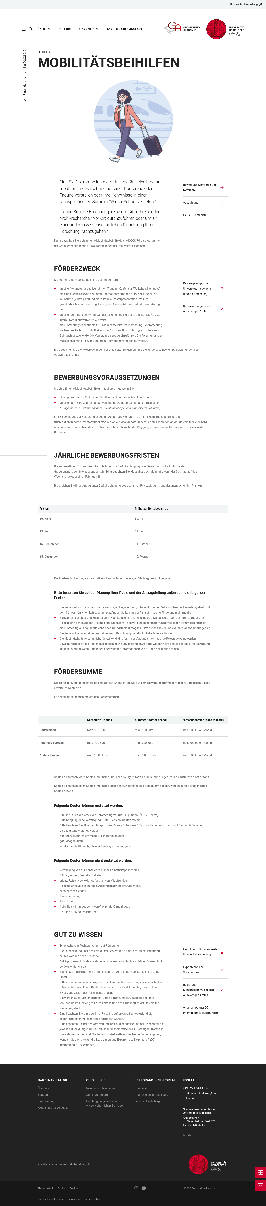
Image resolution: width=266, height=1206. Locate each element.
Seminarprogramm (98, 1094)
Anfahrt (188, 1135)
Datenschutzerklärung (50, 1199)
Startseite (141, 1088)
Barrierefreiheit (92, 1199)
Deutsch (62, 1188)
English (74, 1188)
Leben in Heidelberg (147, 1101)
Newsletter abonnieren (100, 1088)
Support (65, 29)
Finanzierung (89, 29)
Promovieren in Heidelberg (151, 1094)
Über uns (44, 29)
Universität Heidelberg (244, 4)
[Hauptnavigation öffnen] (25, 29)
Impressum (73, 1199)
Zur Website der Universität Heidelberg (62, 1164)
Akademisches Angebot (124, 29)
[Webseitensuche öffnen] (32, 29)
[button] (60, 1080)
